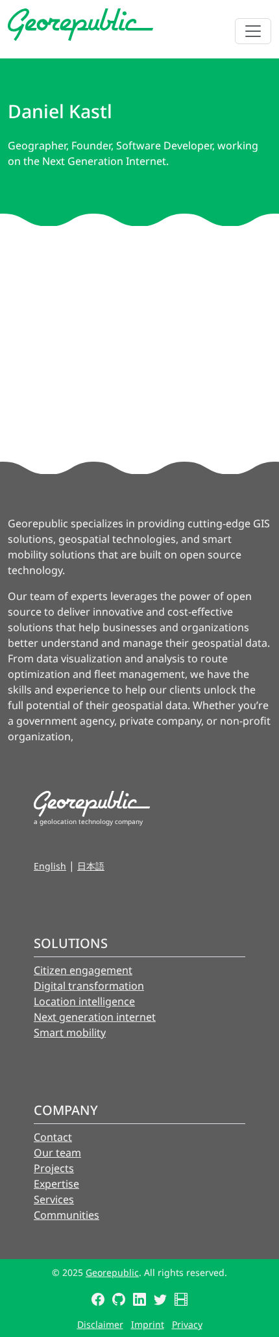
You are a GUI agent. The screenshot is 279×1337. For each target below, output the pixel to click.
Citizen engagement (83, 970)
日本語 (90, 866)
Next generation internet (95, 1017)
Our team (57, 1152)
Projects (54, 1168)
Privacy (187, 1324)
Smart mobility (70, 1032)
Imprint (147, 1324)
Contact (53, 1137)
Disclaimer (100, 1324)
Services (54, 1199)
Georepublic (112, 1272)
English (50, 866)
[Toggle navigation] (253, 31)
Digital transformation (89, 986)
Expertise (56, 1184)
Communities (66, 1215)
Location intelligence (84, 1001)
